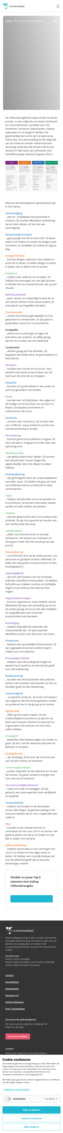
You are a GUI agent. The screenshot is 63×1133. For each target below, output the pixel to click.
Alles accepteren (31, 1109)
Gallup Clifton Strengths (17, 959)
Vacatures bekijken (18, 1036)
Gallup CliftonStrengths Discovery (22, 965)
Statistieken (19, 1098)
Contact (9, 975)
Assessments (12, 988)
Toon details (49, 1098)
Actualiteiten (12, 982)
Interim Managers (14, 1002)
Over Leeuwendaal (15, 1008)
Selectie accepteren (31, 1118)
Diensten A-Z (12, 995)
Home (8, 20)
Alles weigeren (31, 1126)
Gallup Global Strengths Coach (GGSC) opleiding (29, 962)
